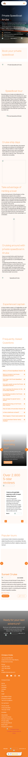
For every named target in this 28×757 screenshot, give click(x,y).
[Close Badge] (21, 752)
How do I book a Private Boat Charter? (13, 408)
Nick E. (8, 513)
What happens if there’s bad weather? (13, 416)
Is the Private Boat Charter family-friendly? (12, 420)
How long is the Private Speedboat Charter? (12, 380)
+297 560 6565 (5, 668)
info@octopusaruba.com (8, 672)
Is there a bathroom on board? (11, 412)
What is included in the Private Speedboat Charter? (11, 375)
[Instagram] (15, 676)
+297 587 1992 (5, 666)
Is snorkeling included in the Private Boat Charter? (12, 394)
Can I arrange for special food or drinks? (11, 399)
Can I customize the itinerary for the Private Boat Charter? (12, 389)
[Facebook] (7, 676)
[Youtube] (11, 676)
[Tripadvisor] (19, 676)
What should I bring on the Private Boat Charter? (12, 404)
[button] (14, 370)
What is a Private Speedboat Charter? (13, 370)
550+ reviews (20, 577)
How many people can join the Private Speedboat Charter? (13, 385)
